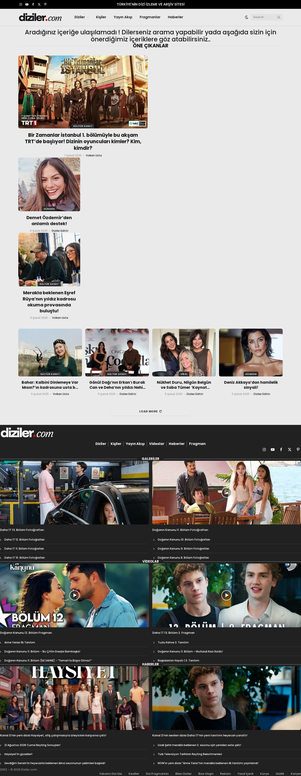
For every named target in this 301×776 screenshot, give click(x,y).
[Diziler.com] (40, 17)
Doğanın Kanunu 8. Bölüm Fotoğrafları (183, 557)
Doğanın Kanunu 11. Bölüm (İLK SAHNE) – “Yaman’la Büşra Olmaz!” (48, 660)
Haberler (175, 17)
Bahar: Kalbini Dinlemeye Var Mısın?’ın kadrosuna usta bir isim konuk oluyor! (50, 385)
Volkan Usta (94, 155)
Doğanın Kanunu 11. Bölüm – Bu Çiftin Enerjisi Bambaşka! (42, 651)
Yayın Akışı (123, 17)
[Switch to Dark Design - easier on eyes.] (246, 17)
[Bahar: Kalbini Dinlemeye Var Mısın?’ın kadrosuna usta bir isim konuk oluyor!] (50, 352)
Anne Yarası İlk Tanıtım (19, 642)
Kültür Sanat (83, 126)
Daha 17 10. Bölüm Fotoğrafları (24, 557)
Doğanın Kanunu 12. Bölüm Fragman (26, 633)
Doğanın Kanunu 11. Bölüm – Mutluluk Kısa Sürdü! (190, 651)
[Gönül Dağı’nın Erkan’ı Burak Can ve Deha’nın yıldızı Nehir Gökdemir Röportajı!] (117, 352)
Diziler (79, 17)
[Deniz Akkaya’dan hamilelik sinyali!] (251, 352)
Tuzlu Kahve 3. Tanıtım (173, 642)
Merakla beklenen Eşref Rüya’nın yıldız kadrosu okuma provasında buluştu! (49, 302)
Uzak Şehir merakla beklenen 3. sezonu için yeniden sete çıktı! (199, 745)
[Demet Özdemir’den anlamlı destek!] (49, 184)
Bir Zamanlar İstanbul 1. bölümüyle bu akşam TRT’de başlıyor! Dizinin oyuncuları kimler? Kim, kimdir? (83, 142)
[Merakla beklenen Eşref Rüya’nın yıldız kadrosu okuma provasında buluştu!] (49, 260)
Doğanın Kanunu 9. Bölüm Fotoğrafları (183, 548)
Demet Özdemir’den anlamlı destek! (49, 221)
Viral (184, 374)
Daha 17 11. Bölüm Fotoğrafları (24, 548)
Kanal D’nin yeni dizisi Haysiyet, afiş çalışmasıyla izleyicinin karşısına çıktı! (53, 735)
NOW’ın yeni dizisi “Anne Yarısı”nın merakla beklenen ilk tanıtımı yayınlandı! (208, 763)
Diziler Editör (60, 231)
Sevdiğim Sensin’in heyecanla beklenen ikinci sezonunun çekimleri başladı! (54, 763)
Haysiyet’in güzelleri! (18, 754)
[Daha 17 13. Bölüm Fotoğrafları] (74, 493)
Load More (148, 411)
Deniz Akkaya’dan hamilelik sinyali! (251, 385)
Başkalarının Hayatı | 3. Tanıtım (178, 660)
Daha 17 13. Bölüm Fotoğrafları (22, 530)
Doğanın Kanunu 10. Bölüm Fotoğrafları (184, 539)
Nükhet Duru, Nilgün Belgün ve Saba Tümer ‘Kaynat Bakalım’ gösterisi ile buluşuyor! (184, 385)
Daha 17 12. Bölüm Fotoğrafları (24, 539)
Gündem (49, 209)
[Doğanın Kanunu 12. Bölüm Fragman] (74, 595)
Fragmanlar (150, 17)
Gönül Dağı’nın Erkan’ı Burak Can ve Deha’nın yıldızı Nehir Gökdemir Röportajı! (117, 385)
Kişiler (101, 17)
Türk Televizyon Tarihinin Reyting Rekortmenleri (190, 754)
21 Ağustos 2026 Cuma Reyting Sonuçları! (32, 745)
